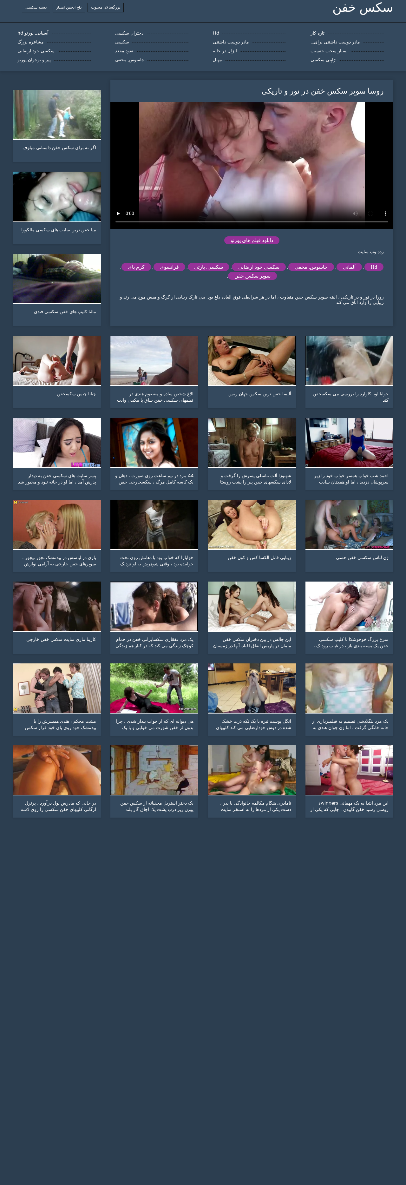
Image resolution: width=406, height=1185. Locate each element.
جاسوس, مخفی (311, 267)
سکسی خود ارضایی (258, 267)
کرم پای (136, 267)
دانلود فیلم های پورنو (252, 240)
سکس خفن (362, 7)
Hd (374, 267)
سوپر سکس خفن (252, 276)
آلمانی (349, 267)
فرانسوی (169, 267)
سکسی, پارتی (208, 267)
